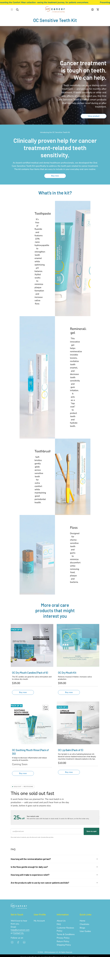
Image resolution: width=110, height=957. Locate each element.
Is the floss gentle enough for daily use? (29, 867)
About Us (61, 920)
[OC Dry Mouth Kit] (78, 645)
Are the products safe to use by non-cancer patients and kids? (40, 882)
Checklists (84, 924)
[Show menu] (11, 9)
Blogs (82, 927)
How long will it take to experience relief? (30, 875)
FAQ (59, 924)
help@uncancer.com (20, 930)
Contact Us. (18, 933)
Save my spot (91, 831)
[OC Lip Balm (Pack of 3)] (78, 722)
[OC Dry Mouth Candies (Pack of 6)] (32, 645)
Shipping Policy (64, 944)
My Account (39, 920)
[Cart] (97, 9)
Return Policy (63, 941)
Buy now (23, 692)
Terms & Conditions (66, 934)
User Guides (85, 931)
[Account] (92, 9)
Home (82, 920)
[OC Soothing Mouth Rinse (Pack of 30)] (32, 722)
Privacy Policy (63, 937)
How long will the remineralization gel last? (31, 859)
